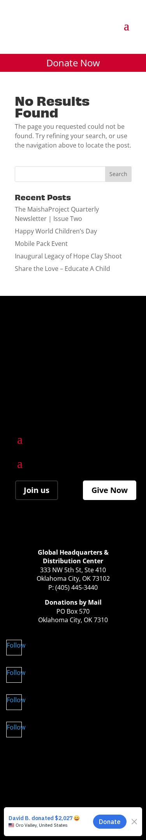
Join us (36, 490)
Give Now (109, 490)
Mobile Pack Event (41, 243)
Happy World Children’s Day (56, 231)
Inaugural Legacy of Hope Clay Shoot (68, 256)
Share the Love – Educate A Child (62, 268)
